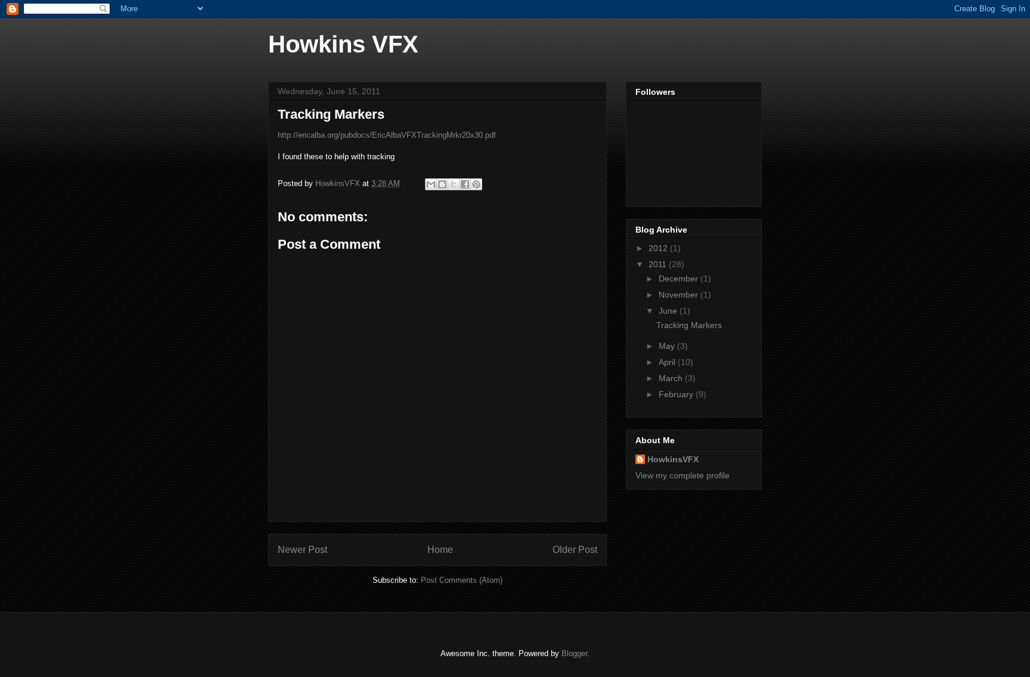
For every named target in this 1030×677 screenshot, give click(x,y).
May (668, 346)
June (669, 311)
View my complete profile (682, 475)
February (677, 394)
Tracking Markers (689, 325)
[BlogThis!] (442, 184)
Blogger (574, 653)
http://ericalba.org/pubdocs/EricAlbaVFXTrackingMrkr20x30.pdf (387, 135)
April (668, 362)
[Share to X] (454, 184)
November (679, 294)
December (679, 278)
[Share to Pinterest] (476, 184)
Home (440, 550)
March (672, 378)
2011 (659, 264)
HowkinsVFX (673, 459)
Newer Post (302, 550)
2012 (659, 248)
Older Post (575, 550)
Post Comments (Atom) (461, 580)
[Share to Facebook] (465, 184)
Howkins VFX (343, 44)
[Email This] (431, 184)
